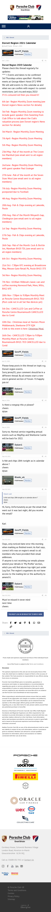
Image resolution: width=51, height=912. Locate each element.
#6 (45, 489)
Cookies (11, 893)
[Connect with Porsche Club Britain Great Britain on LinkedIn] (17, 866)
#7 (45, 539)
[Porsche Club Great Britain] (25, 7)
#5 (45, 456)
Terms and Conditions (37, 664)
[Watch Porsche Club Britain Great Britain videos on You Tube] (12, 866)
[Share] (42, 60)
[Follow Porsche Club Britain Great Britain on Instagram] (3, 866)
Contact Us (29, 860)
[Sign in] (28, 26)
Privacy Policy (13, 896)
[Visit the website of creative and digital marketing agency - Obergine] (25, 906)
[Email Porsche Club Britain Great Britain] (21, 866)
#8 (45, 595)
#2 (45, 361)
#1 (45, 60)
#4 (45, 427)
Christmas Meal (36, 328)
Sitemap (11, 899)
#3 (45, 400)
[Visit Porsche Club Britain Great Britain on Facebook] (7, 866)
